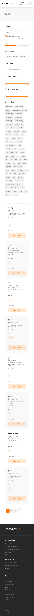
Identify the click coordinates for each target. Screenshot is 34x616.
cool (21, 124)
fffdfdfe (8, 131)
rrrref (20, 191)
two (24, 163)
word (13, 170)
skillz (20, 145)
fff (11, 160)
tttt (26, 170)
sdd (14, 163)
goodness (22, 174)
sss (15, 128)
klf (6, 174)
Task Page (8, 582)
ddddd (13, 138)
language (9, 117)
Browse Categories (11, 547)
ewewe (20, 170)
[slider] (17, 45)
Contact (8, 590)
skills (7, 142)
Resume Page (9, 584)
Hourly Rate (13, 89)
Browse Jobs (9, 544)
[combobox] (19, 69)
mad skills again (11, 145)
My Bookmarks (9, 555)
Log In (22, 2)
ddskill (14, 149)
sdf (15, 167)
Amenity (20, 177)
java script (9, 124)
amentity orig (10, 184)
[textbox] (20, 69)
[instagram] (8, 612)
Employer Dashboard (11, 565)
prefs (14, 191)
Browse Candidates (11, 563)
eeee (22, 135)
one (19, 163)
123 (23, 188)
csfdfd (8, 177)
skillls (12, 152)
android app (19, 107)
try (17, 156)
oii (6, 160)
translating (18, 117)
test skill (16, 131)
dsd (16, 160)
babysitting (9, 114)
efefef (16, 135)
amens (8, 191)
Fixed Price (12, 76)
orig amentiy (19, 181)
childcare (19, 114)
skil (7, 152)
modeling (9, 121)
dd (20, 160)
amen (15, 195)
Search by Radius (13, 36)
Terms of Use (9, 597)
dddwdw (8, 135)
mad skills (19, 142)
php (16, 124)
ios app (8, 110)
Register (23, 5)
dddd (20, 128)
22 (26, 191)
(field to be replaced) (13, 188)
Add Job (7, 568)
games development (20, 110)
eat (7, 128)
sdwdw (8, 163)
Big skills (8, 167)
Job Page (8, 579)
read (12, 156)
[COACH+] (8, 2)
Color (20, 167)
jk (16, 152)
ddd (7, 138)
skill (12, 142)
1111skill (22, 152)
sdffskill (21, 149)
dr (10, 174)
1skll (7, 156)
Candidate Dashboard (12, 549)
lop (11, 181)
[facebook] (5, 612)
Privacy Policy (9, 594)
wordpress (9, 107)
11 (6, 195)
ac (7, 181)
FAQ (6, 600)
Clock (7, 170)
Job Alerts (8, 552)
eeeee (24, 131)
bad (18, 184)
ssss (25, 160)
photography (19, 121)
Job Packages (9, 571)
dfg (14, 177)
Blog (6, 587)
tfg (15, 174)
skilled (8, 149)
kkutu (23, 156)
